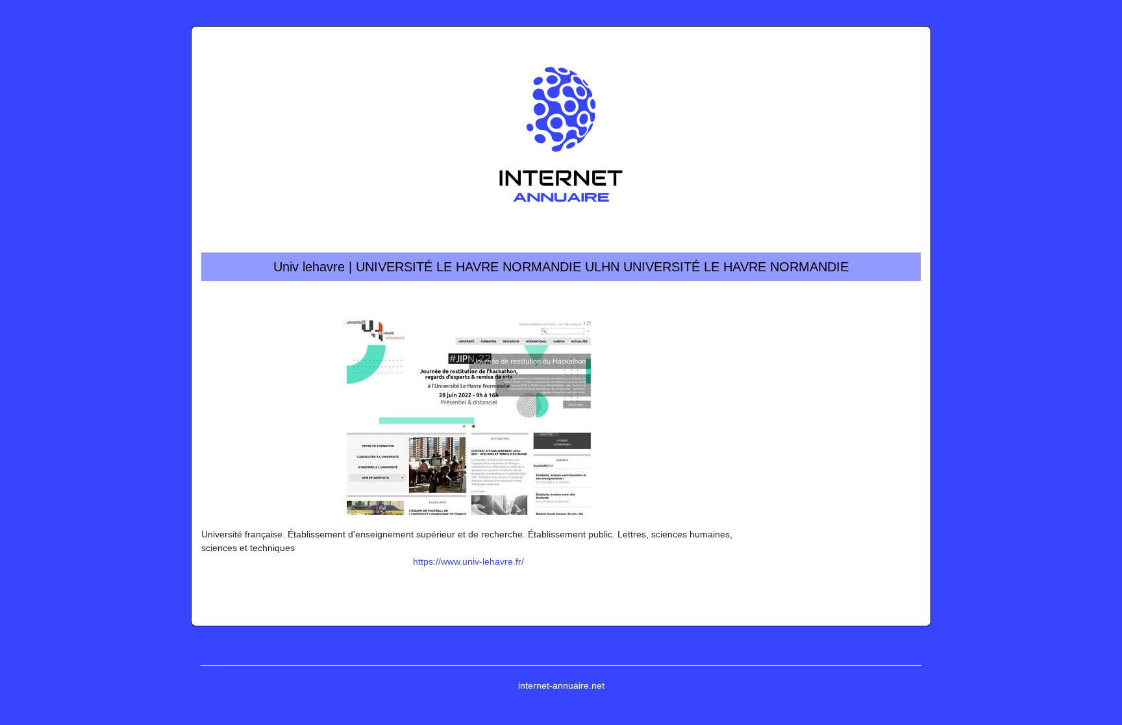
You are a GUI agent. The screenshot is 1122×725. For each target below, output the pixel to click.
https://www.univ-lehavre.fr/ (468, 561)
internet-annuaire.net (561, 685)
